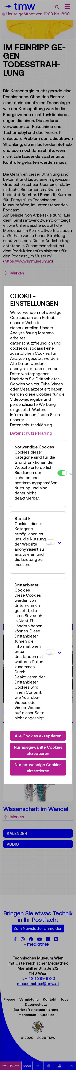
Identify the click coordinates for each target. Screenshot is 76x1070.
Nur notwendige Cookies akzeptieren (38, 767)
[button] (71, 473)
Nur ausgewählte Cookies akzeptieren (38, 750)
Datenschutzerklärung (31, 433)
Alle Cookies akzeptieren (38, 736)
